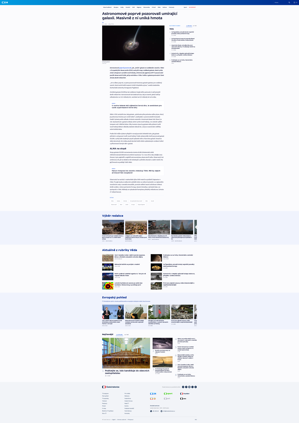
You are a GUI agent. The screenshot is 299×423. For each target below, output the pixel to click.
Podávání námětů (129, 408)
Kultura (165, 7)
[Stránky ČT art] (167, 398)
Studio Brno (128, 398)
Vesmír (152, 201)
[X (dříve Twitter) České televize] (192, 387)
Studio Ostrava (128, 401)
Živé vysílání (105, 396)
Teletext (104, 401)
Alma (121, 204)
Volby (122, 7)
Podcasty (171, 7)
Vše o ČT (104, 413)
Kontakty (127, 413)
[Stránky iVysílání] (184, 393)
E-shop (104, 408)
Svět (133, 7)
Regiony (139, 7)
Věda (159, 7)
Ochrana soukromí (121, 419)
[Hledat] (289, 2)
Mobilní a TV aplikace (107, 411)
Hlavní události (107, 7)
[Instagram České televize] (183, 387)
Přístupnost (130, 419)
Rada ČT (127, 403)
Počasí (154, 7)
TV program (105, 393)
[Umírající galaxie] (133, 43)
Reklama (127, 396)
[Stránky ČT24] (153, 393)
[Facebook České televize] (186, 387)
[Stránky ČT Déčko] (153, 398)
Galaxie (118, 201)
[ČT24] (5, 2)
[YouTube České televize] (189, 387)
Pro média (127, 393)
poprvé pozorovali (125, 68)
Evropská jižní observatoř (136, 201)
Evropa (133, 204)
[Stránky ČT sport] (168, 393)
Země (126, 204)
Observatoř (114, 204)
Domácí (128, 7)
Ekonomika (147, 7)
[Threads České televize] (195, 387)
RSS (196, 419)
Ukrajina (116, 7)
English (113, 419)
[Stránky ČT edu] (183, 398)
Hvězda (125, 201)
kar (103, 22)
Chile (146, 201)
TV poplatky (105, 398)
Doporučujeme (141, 204)
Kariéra (126, 406)
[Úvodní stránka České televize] (111, 387)
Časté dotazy (128, 411)
